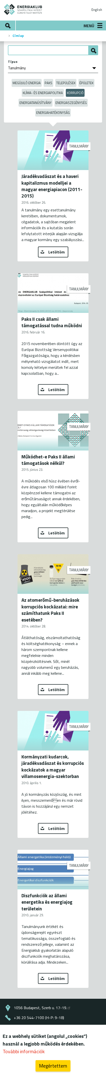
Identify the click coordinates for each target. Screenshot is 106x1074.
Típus (13, 61)
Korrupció (75, 92)
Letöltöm (56, 252)
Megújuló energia (27, 82)
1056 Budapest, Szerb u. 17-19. (40, 1008)
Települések (65, 82)
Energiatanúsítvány (35, 102)
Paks (48, 82)
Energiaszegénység (71, 102)
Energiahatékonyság (53, 112)
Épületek (86, 82)
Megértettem (53, 1066)
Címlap (18, 35)
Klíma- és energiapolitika (43, 92)
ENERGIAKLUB (23, 9)
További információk (24, 1051)
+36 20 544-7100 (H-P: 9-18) (39, 1018)
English (96, 9)
